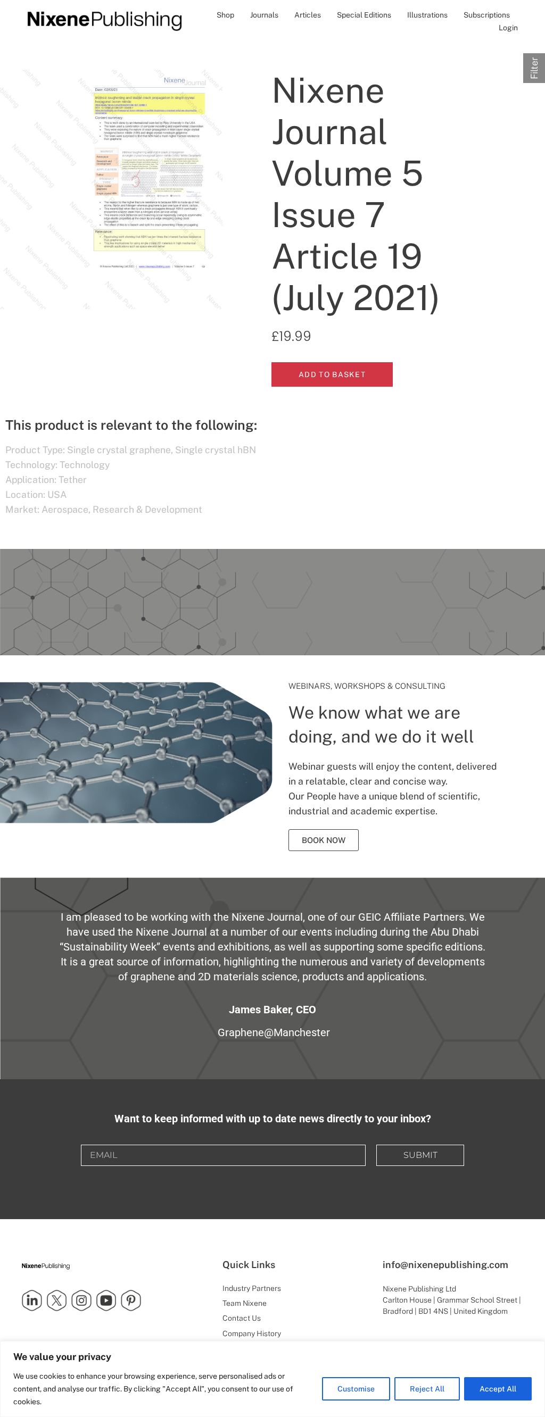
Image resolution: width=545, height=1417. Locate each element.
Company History (251, 1333)
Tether (73, 479)
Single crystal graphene (119, 449)
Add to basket (332, 374)
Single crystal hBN (215, 449)
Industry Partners (251, 1288)
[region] (272, 1379)
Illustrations (427, 15)
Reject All (427, 1389)
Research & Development (147, 509)
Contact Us (241, 1318)
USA (57, 494)
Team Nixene (244, 1303)
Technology (85, 464)
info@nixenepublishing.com (445, 1264)
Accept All (498, 1389)
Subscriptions (487, 15)
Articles (307, 15)
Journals (264, 15)
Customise (356, 1389)
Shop (225, 15)
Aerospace (65, 509)
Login (508, 27)
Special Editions (364, 15)
